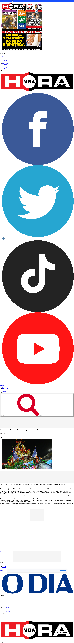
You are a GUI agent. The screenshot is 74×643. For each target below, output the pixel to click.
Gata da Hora (4, 392)
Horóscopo (3, 389)
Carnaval (3, 70)
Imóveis (5, 62)
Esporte (3, 565)
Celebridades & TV (4, 391)
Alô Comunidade (4, 64)
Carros (47, 1)
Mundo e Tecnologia (6, 61)
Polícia (5, 59)
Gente (38, 1)
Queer (44, 1)
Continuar (63, 570)
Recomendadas (2, 551)
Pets (50, 1)
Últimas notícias (4, 387)
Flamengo (5, 66)
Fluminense (5, 67)
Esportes (35, 1)
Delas (41, 1)
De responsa (5, 60)
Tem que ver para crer (5, 63)
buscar (40, 415)
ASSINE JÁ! (2, 385)
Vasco (4, 68)
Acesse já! (1, 56)
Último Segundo (26, 1)
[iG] (12, 1)
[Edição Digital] (21, 51)
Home (3, 69)
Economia (31, 1)
